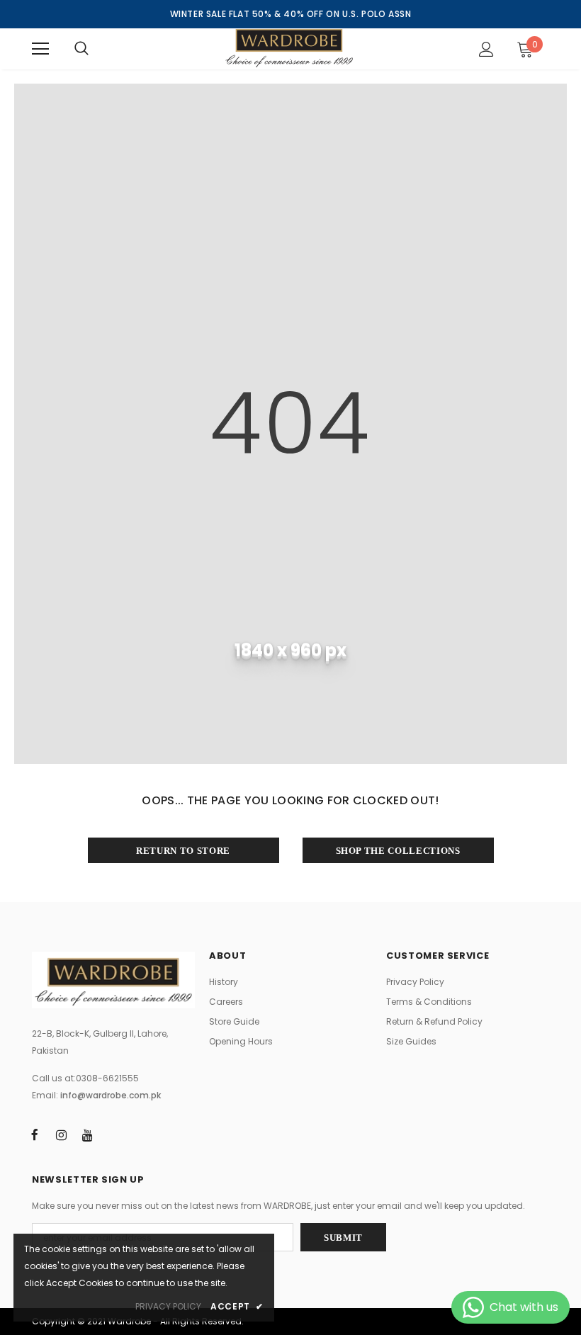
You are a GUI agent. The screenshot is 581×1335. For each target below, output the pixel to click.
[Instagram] (61, 1134)
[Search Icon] (81, 49)
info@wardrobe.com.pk (110, 1095)
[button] (518, 49)
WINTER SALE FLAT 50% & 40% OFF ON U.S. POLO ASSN (291, 14)
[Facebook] (34, 1134)
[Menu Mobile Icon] (40, 48)
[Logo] (289, 48)
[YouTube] (87, 1134)
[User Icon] (486, 49)
